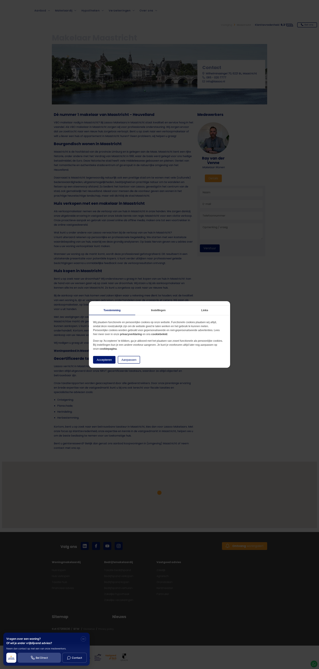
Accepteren (104, 359)
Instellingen (158, 310)
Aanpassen (128, 359)
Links (204, 310)
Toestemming (112, 310)
